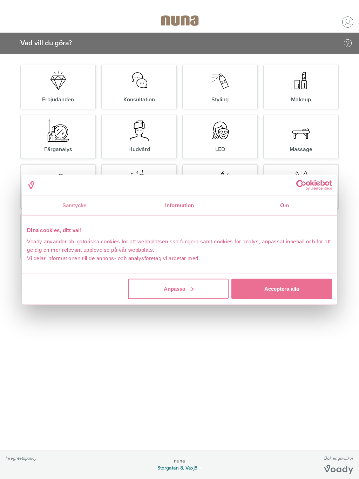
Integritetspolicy (21, 458)
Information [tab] (179, 205)
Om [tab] (284, 205)
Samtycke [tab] (74, 205)
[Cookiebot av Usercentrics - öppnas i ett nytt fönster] (301, 185)
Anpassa (174, 288)
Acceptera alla (281, 288)
